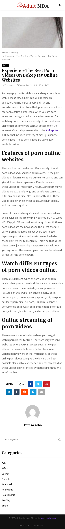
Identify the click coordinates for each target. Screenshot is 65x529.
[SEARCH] (59, 439)
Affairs (5, 468)
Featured (7, 484)
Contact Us (24, 525)
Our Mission (37, 525)
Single (5, 505)
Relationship (8, 494)
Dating (5, 65)
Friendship (7, 489)
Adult (4, 463)
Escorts (6, 479)
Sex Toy (6, 500)
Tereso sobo (10, 85)
